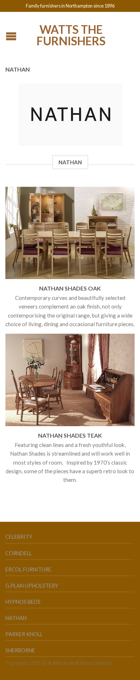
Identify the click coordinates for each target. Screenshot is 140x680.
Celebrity (18, 537)
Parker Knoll (24, 634)
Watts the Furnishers (71, 34)
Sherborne (20, 650)
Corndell (18, 553)
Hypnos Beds (23, 602)
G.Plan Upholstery (31, 586)
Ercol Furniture (28, 569)
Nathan (16, 618)
